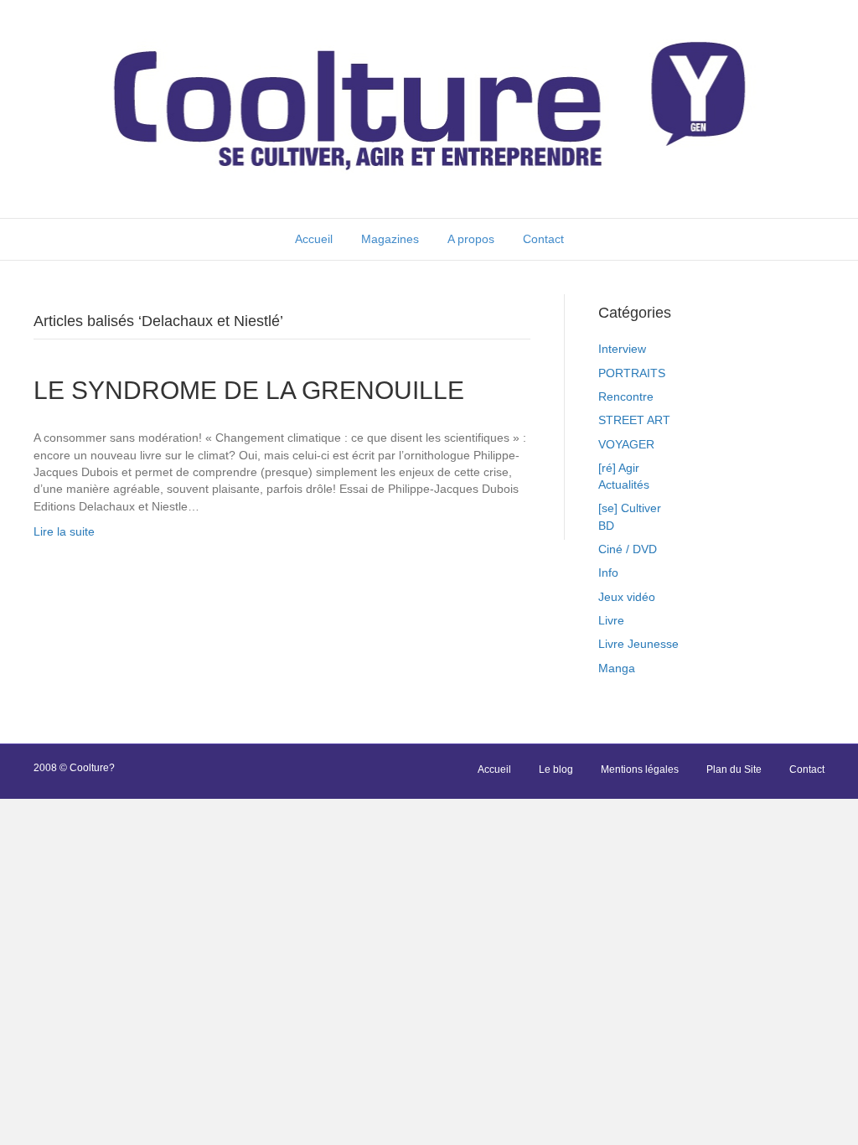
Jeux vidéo (626, 597)
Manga (616, 668)
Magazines (390, 239)
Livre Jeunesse (638, 643)
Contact (543, 239)
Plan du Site (734, 769)
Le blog (556, 769)
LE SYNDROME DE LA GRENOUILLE (249, 390)
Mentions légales (640, 769)
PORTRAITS (631, 373)
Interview (622, 348)
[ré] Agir (618, 467)
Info (608, 572)
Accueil (314, 239)
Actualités (623, 484)
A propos (470, 239)
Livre (611, 620)
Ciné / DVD (627, 549)
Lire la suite (64, 531)
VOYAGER (626, 444)
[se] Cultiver (629, 508)
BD (606, 525)
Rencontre (626, 396)
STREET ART (634, 420)
